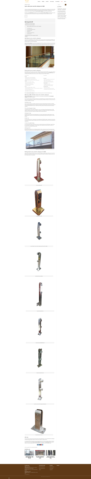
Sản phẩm (47, 1)
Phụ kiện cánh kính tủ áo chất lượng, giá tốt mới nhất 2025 (62, 14)
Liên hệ (65, 1)
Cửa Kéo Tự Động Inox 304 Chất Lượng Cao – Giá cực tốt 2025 (62, 16)
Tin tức (62, 1)
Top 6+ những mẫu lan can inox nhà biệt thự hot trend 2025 (62, 18)
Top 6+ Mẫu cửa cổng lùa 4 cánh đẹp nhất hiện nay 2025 (62, 11)
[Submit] (65, 4)
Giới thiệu (43, 1)
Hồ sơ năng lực (52, 1)
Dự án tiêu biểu (57, 1)
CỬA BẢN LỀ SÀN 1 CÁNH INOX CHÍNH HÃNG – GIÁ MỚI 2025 (62, 9)
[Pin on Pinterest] (41, 444)
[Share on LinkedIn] (42, 444)
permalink (36, 447)
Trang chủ (39, 1)
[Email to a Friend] (40, 444)
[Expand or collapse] (26, 19)
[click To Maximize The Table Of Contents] (26, 16)
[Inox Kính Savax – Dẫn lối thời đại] (28, 1)
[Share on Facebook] (37, 444)
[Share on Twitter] (38, 444)
